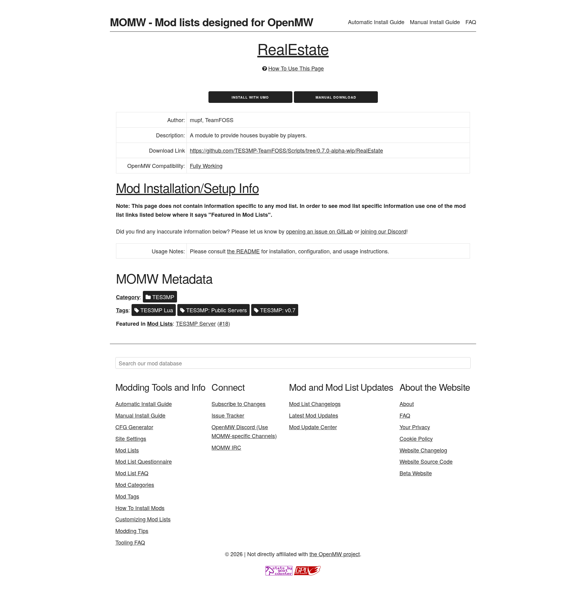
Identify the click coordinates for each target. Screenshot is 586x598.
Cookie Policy (416, 438)
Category (128, 297)
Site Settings (130, 438)
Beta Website (416, 473)
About (407, 404)
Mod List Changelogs (315, 404)
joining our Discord (383, 231)
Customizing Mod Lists (143, 519)
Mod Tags (127, 496)
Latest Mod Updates (313, 415)
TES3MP (162, 297)
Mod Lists (160, 324)
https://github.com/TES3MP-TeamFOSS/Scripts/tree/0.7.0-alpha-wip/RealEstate (286, 150)
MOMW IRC (226, 447)
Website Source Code (426, 461)
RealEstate (293, 48)
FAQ (470, 22)
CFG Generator (134, 427)
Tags (122, 310)
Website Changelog (423, 450)
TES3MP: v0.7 (277, 310)
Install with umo (250, 97)
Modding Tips (131, 531)
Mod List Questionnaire (143, 461)
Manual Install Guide (435, 22)
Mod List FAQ (131, 473)
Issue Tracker (228, 415)
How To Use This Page (296, 68)
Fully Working (206, 165)
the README (243, 251)
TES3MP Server (196, 323)
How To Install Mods (140, 508)
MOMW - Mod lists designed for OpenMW (211, 22)
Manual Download (336, 97)
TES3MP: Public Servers (216, 310)
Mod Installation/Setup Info (187, 187)
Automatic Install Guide (376, 22)
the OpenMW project (334, 554)
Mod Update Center (313, 427)
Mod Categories (134, 484)
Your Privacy (415, 427)
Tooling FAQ (130, 542)
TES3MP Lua (156, 310)
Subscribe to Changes (239, 404)
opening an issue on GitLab (319, 231)
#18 (223, 323)
